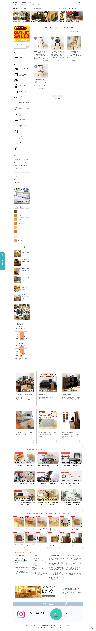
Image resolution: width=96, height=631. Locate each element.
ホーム (16, 8)
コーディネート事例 (27, 8)
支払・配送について (40, 8)
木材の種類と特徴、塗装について (21, 165)
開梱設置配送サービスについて (21, 159)
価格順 (76, 31)
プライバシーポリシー (58, 625)
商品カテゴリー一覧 (18, 171)
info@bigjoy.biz (71, 593)
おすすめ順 (71, 31)
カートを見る (74, 8)
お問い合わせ (63, 8)
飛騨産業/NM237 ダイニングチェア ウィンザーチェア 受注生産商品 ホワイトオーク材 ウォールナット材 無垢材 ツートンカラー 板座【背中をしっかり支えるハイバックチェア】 (41, 84)
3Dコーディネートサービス (20, 162)
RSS (15, 182)
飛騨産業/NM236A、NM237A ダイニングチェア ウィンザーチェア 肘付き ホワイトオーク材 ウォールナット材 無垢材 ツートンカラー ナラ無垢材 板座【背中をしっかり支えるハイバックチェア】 (41, 56)
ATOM (18, 182)
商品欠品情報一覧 (2, 261)
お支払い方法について (19, 176)
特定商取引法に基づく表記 (46, 625)
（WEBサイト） (76, 588)
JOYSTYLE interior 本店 (22, 3)
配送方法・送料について (19, 179)
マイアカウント (79, 2)
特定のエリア (36, 562)
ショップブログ (52, 8)
